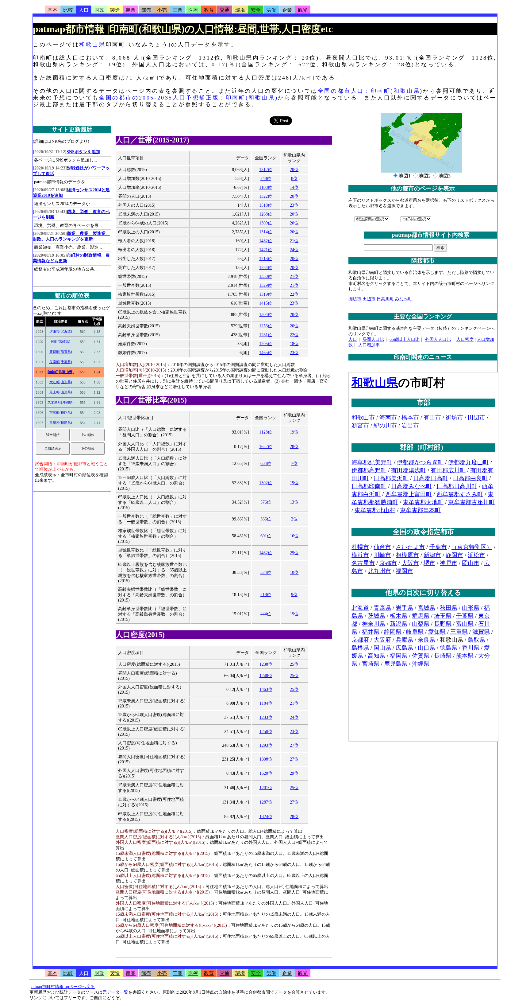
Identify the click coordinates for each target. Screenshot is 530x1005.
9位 (294, 594)
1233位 (265, 717)
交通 (224, 10)
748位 (265, 178)
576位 (265, 502)
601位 (265, 536)
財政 (99, 10)
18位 (294, 343)
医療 (193, 10)
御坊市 (354, 299)
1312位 (265, 169)
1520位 (265, 773)
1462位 (265, 553)
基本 (52, 10)
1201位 (265, 787)
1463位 (265, 689)
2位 (294, 519)
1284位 (265, 267)
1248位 (265, 675)
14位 (294, 187)
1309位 (265, 223)
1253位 (265, 326)
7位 (294, 463)
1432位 (265, 241)
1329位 (265, 285)
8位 (294, 178)
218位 (265, 594)
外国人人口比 (438, 339)
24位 (294, 249)
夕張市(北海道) (60, 331)
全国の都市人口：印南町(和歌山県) (370, 91)
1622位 (265, 446)
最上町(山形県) (60, 392)
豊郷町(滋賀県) (60, 351)
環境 (240, 10)
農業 (131, 10)
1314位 (265, 232)
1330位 (265, 276)
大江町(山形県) (60, 382)
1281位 (265, 335)
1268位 (265, 214)
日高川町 (385, 299)
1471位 (265, 249)
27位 (294, 745)
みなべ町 (403, 299)
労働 (271, 10)
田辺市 (369, 299)
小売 (162, 10)
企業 (287, 10)
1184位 (265, 703)
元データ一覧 (115, 992)
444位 (265, 614)
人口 (84, 10)
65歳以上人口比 (405, 339)
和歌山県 (92, 44)
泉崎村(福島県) (60, 422)
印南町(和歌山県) (61, 372)
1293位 (265, 745)
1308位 (265, 759)
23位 (294, 205)
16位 (294, 536)
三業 (177, 10)
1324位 (265, 816)
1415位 (265, 303)
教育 (209, 10)
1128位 (265, 432)
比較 (68, 10)
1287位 (265, 802)
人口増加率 (369, 345)
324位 (265, 572)
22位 (294, 294)
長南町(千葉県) (60, 362)
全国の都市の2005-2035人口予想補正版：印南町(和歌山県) (188, 98)
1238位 (265, 664)
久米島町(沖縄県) (61, 402)
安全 (256, 10)
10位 (294, 572)
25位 (294, 664)
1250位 (265, 731)
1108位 (265, 187)
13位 (294, 502)
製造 (115, 10)
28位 (294, 446)
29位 (294, 553)
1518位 (265, 205)
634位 (265, 463)
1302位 (265, 483)
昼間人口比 (373, 339)
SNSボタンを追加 (83, 152)
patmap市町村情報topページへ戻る (62, 986)
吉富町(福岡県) (60, 412)
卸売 (146, 10)
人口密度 (465, 339)
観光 (303, 10)
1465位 (265, 352)
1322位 (265, 196)
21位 (294, 241)
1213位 (265, 258)
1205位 (265, 343)
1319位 (265, 294)
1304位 (265, 314)
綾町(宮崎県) (60, 341)
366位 (265, 519)
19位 (294, 432)
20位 (294, 169)
